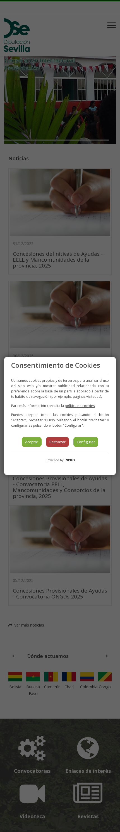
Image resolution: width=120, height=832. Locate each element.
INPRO (69, 460)
